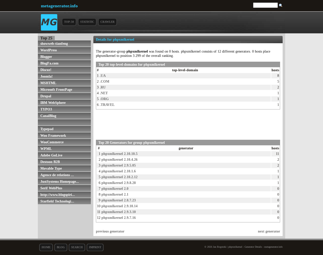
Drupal (45, 96)
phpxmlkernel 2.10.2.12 (119, 177)
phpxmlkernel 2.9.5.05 (118, 165)
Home (46, 247)
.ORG (104, 99)
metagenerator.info (59, 5)
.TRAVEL (107, 105)
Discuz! (45, 70)
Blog (61, 247)
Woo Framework (53, 135)
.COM (104, 81)
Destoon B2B (50, 162)
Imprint (95, 247)
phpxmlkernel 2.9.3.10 (118, 212)
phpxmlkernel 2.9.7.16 (118, 218)
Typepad (46, 129)
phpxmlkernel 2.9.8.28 (118, 183)
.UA (103, 76)
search (77, 247)
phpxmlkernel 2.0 (114, 189)
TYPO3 (46, 109)
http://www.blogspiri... (57, 195)
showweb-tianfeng (54, 43)
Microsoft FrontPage (56, 89)
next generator (269, 231)
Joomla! (46, 76)
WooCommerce (52, 142)
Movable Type (51, 168)
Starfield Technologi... (57, 201)
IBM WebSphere (53, 103)
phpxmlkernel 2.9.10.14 (119, 206)
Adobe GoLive (51, 155)
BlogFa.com (49, 63)
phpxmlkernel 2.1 (114, 194)
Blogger (46, 57)
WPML (46, 149)
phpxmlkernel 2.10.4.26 (119, 159)
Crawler (107, 21)
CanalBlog (48, 116)
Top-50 (69, 21)
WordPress (48, 50)
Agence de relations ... (57, 175)
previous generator (110, 231)
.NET (104, 93)
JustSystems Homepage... (59, 181)
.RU (103, 87)
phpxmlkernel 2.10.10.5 (119, 154)
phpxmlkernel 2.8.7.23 (118, 200)
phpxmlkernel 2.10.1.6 (118, 171)
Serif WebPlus (51, 188)
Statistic (87, 21)
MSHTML (48, 83)
